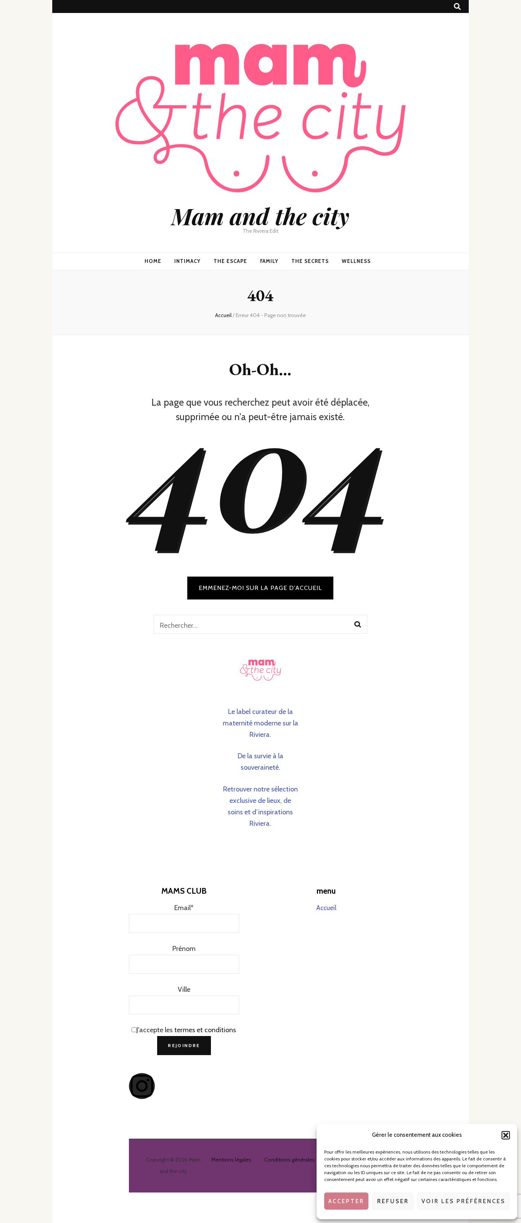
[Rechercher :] (250, 624)
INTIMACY (187, 261)
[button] (506, 1135)
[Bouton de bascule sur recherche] (457, 6)
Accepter (346, 1201)
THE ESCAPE (230, 261)
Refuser (393, 1201)
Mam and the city (260, 215)
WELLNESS (356, 261)
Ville (184, 989)
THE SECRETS (310, 261)
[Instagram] (142, 1086)
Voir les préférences (463, 1201)
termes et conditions (205, 1030)
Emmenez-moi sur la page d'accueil (260, 587)
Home (153, 261)
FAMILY (269, 261)
